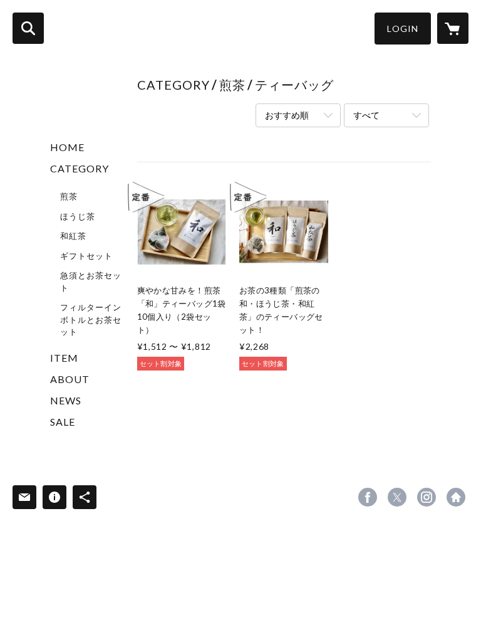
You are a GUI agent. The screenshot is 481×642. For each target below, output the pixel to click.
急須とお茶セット (91, 281)
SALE (62, 422)
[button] (403, 29)
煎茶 (69, 196)
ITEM (64, 358)
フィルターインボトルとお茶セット (91, 319)
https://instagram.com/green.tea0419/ (426, 497)
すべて (366, 115)
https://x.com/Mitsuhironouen (397, 497)
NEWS (65, 400)
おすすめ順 (287, 115)
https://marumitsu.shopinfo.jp (456, 497)
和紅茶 (73, 236)
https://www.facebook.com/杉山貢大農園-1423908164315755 (367, 497)
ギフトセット (86, 256)
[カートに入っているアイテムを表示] (452, 28)
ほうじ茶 (77, 216)
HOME (67, 147)
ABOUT (70, 379)
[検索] (28, 28)
